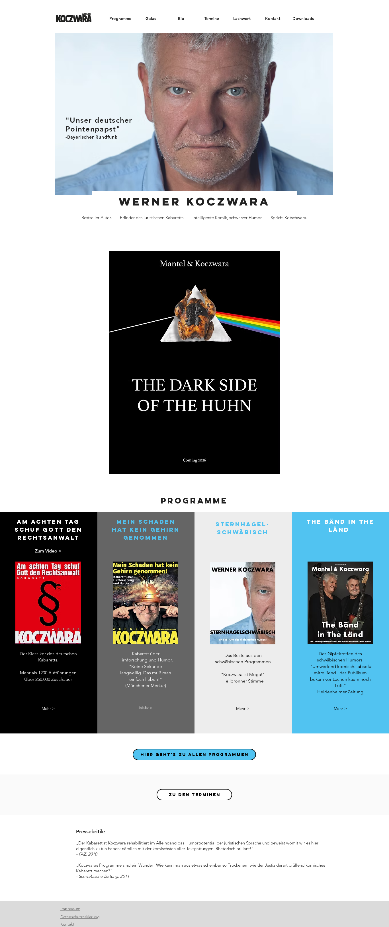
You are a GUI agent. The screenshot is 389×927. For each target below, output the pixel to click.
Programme (194, 501)
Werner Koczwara (194, 201)
